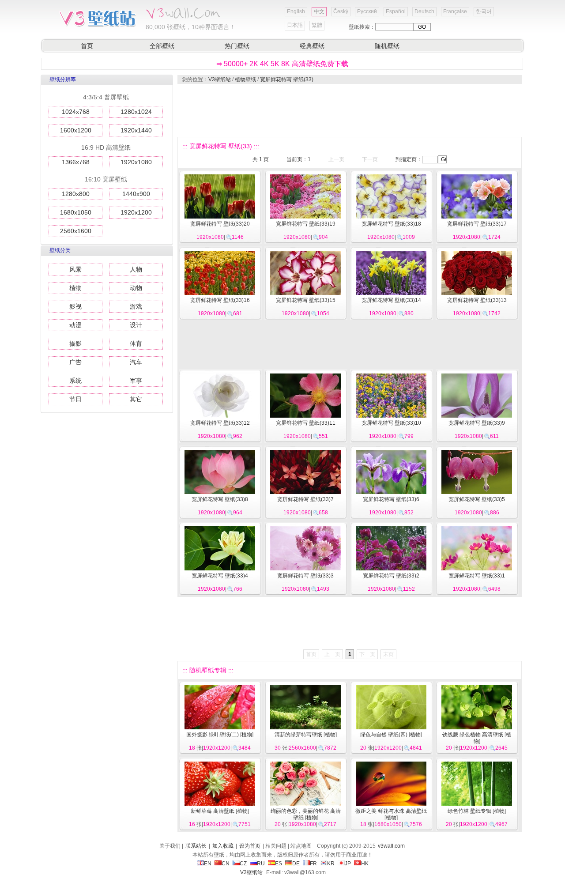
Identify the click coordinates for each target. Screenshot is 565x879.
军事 (136, 380)
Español (396, 11)
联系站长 (196, 846)
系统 (75, 380)
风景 (75, 269)
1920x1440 (136, 130)
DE (296, 863)
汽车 (136, 362)
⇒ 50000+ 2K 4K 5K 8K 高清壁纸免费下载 (282, 64)
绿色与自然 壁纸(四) (383, 735)
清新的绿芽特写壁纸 (298, 735)
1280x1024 (136, 111)
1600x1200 (75, 130)
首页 (87, 45)
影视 (75, 306)
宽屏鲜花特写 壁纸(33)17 (477, 224)
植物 (75, 287)
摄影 (75, 343)
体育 (136, 343)
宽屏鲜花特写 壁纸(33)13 (477, 300)
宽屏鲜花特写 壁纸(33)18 (391, 224)
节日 (75, 399)
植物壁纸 (245, 79)
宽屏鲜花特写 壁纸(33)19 (305, 224)
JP (348, 863)
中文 (319, 11)
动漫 (75, 324)
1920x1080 (136, 162)
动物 (136, 287)
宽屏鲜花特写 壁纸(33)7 (305, 499)
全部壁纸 (162, 45)
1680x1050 (75, 212)
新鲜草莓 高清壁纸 (212, 811)
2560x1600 (75, 230)
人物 (136, 269)
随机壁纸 (387, 45)
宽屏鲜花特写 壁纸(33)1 (476, 576)
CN (226, 863)
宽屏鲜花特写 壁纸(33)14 (391, 300)
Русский (367, 11)
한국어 (484, 11)
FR (313, 863)
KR (331, 863)
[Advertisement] (349, 110)
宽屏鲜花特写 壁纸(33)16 (220, 300)
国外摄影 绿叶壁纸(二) (212, 735)
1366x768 (76, 162)
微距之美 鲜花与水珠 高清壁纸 (391, 811)
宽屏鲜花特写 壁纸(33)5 (476, 499)
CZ (243, 863)
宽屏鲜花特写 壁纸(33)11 (305, 423)
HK (365, 863)
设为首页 (249, 846)
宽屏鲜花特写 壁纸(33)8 (220, 499)
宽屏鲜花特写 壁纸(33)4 (220, 576)
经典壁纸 (312, 45)
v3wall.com (391, 846)
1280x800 (76, 193)
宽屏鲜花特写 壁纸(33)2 (391, 576)
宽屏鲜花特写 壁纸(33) (286, 79)
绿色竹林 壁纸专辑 (469, 811)
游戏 (136, 306)
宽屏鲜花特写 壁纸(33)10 (391, 423)
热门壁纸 (237, 45)
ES (278, 863)
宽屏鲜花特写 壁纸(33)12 (220, 423)
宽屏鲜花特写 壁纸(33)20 (220, 224)
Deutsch (424, 11)
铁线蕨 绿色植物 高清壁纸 (472, 735)
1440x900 (136, 193)
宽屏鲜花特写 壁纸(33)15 (305, 300)
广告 (75, 362)
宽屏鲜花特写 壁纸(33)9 (476, 423)
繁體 (317, 25)
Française (455, 11)
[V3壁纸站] (97, 26)
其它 (136, 399)
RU (261, 863)
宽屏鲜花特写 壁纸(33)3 (305, 576)
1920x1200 (136, 212)
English (296, 11)
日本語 (295, 25)
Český (340, 11)
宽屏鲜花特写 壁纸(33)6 (391, 499)
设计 (136, 324)
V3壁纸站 (219, 79)
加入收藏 (223, 846)
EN (207, 863)
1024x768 (76, 111)
